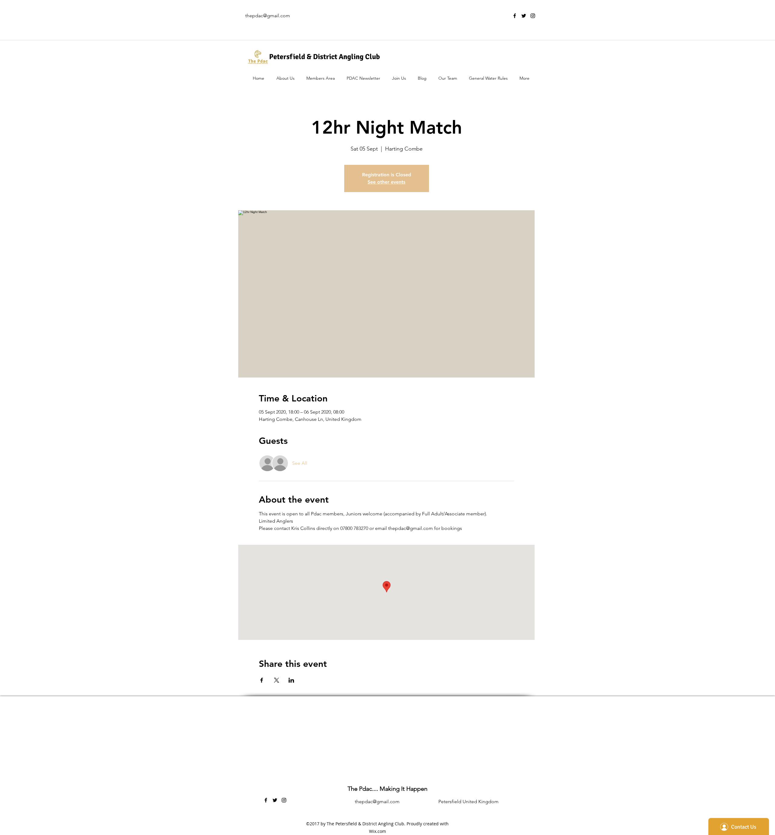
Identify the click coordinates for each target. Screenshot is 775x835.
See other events (386, 182)
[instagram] (533, 16)
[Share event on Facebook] (262, 680)
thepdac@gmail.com (267, 15)
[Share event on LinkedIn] (291, 680)
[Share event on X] (276, 680)
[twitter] (524, 16)
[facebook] (515, 16)
